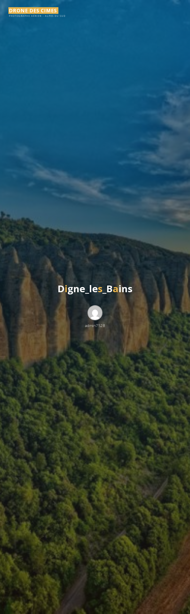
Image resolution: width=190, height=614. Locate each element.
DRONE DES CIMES (33, 10)
